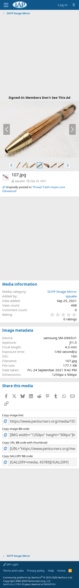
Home (61, 570)
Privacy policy (36, 570)
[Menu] (6, 5)
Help (51, 570)
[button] (11, 165)
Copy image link (12, 415)
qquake (20, 181)
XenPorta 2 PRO (12, 584)
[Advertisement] (39, 55)
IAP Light (12, 564)
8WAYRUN (49, 584)
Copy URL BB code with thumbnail (24, 442)
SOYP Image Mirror (62, 291)
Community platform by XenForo (38, 577)
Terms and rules (13, 570)
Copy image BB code (15, 429)
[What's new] (74, 5)
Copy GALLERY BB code (17, 456)
